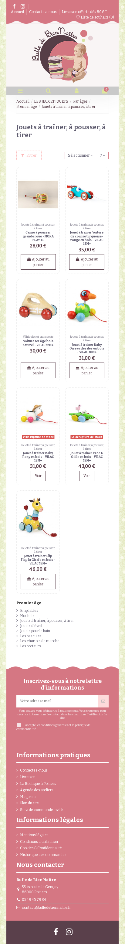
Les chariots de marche (39, 641)
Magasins (28, 797)
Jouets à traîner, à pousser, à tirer (47, 621)
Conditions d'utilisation (39, 842)
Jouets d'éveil (31, 626)
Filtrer (31, 155)
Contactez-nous (43, 12)
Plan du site (29, 803)
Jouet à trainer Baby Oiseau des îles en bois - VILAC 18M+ (86, 348)
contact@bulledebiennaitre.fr (46, 907)
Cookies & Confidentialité (41, 848)
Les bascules (31, 636)
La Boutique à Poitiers (38, 784)
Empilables (29, 610)
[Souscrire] (103, 701)
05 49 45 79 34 (34, 900)
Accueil (18, 12)
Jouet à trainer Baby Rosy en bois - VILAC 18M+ (38, 457)
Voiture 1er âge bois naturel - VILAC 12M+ (38, 343)
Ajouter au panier (40, 262)
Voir (38, 476)
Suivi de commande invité (41, 810)
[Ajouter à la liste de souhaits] (54, 176)
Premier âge (28, 603)
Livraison (27, 777)
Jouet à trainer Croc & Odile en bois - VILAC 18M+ (87, 457)
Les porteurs (30, 646)
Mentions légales (34, 835)
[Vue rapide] (54, 186)
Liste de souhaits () (97, 17)
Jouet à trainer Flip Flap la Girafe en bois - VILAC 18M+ (38, 560)
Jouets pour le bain (35, 631)
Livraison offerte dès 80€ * (84, 12)
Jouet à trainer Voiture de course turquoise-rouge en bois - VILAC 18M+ (86, 238)
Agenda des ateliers (36, 790)
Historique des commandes (43, 855)
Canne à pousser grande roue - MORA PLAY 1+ (38, 236)
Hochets (27, 616)
